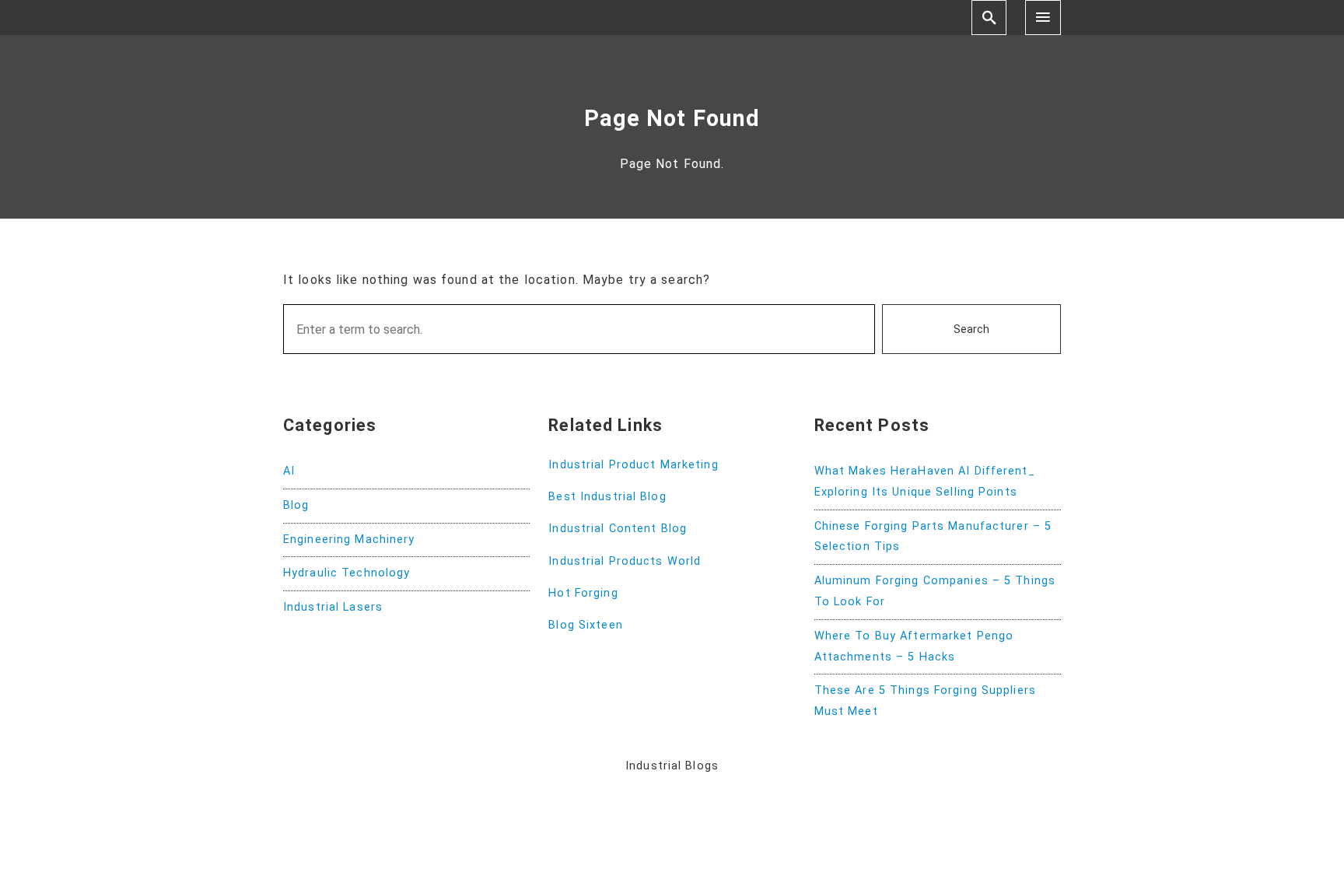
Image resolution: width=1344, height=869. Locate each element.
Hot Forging (583, 593)
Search (971, 329)
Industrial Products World (624, 561)
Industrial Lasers (333, 607)
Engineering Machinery (349, 539)
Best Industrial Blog (607, 496)
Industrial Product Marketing (633, 464)
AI (289, 471)
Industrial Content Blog (617, 528)
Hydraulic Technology (346, 573)
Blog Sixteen (585, 625)
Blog (296, 505)
